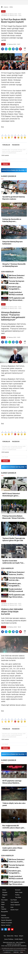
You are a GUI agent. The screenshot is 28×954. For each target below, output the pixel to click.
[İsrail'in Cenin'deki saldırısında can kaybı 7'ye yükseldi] (14, 551)
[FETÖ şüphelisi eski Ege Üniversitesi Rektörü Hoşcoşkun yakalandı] (14, 771)
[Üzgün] (25, 135)
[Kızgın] (15, 135)
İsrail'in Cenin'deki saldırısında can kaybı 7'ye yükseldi (12, 562)
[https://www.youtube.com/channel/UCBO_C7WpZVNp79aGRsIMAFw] (12, 929)
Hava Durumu (5, 917)
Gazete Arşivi (14, 909)
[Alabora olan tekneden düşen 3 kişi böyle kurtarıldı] (14, 644)
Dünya (4, 890)
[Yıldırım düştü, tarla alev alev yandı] (14, 794)
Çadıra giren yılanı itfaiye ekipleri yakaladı (12, 849)
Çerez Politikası (8, 939)
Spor (3, 897)
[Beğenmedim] (12, 135)
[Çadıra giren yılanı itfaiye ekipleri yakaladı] (14, 838)
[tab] (6, 145)
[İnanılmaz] (21, 135)
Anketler (3, 915)
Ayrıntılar (16, 952)
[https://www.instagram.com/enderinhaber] (9, 929)
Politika (17, 895)
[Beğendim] (2, 135)
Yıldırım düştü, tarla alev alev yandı (14, 804)
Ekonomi (17, 890)
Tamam (21, 952)
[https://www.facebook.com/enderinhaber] (2, 929)
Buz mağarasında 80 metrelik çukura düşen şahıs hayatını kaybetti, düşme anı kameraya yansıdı (13, 827)
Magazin (4, 895)
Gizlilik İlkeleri (19, 939)
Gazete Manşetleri (6, 920)
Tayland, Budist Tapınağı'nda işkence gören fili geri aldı (13, 539)
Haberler (6, 7)
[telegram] (13, 49)
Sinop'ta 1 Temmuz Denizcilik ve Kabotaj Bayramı (14, 265)
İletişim (21, 936)
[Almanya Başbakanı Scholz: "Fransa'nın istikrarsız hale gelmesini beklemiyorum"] (14, 354)
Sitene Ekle (10, 936)
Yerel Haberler (14, 902)
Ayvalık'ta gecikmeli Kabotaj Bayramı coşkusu (13, 198)
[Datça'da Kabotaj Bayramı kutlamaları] (14, 232)
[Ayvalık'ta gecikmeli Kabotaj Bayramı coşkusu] (14, 187)
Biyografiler (4, 911)
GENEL (11, 7)
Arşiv (11, 907)
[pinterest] (20, 49)
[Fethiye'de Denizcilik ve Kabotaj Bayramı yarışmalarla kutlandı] (14, 210)
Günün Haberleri (15, 905)
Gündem (4, 892)
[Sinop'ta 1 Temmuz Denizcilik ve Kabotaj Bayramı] (14, 254)
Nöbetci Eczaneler (6, 922)
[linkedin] (16, 49)
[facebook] (2, 49)
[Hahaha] (18, 135)
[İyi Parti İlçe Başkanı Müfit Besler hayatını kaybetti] (14, 61)
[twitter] (6, 49)
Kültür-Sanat (18, 892)
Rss (5, 936)
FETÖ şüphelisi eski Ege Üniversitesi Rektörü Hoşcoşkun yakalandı (11, 782)
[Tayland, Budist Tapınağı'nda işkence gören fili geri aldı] (14, 529)
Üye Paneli (13, 900)
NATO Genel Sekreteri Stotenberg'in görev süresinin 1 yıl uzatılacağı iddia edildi (12, 495)
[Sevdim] (9, 135)
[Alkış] (5, 135)
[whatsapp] (9, 49)
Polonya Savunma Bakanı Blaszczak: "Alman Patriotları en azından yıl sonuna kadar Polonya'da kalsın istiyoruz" (13, 517)
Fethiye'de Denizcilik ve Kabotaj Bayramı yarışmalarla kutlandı (11, 220)
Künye (16, 936)
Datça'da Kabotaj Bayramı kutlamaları (12, 243)
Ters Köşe (18, 897)
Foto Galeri (4, 900)
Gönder (5, 164)
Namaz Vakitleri (5, 925)
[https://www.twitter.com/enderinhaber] (5, 929)
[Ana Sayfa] (1, 7)
